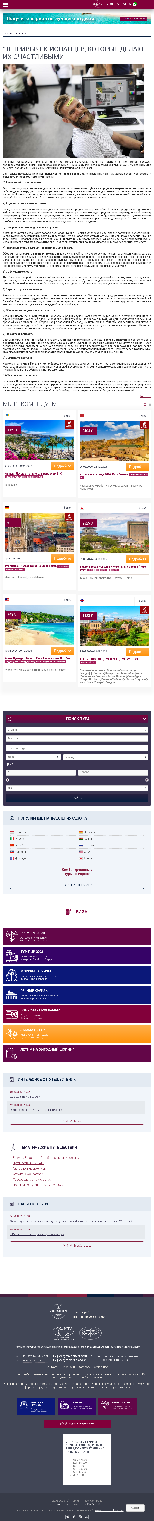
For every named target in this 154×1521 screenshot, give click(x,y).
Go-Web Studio (96, 1504)
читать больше (77, 1121)
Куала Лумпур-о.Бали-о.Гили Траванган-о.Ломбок (37, 658)
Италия (20, 838)
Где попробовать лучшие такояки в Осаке (36, 1109)
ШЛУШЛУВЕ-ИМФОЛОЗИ (25, 1096)
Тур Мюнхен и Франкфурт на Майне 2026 (31, 565)
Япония (88, 858)
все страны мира (77, 885)
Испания (89, 832)
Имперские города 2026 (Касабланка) (104, 474)
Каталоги (84, 1367)
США (87, 852)
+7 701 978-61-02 (118, 4)
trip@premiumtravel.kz (115, 1360)
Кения (88, 838)
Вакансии (68, 1367)
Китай (19, 845)
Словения (21, 852)
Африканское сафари (28, 1174)
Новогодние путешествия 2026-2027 (38, 1185)
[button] (145, 404)
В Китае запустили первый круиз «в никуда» (37, 1234)
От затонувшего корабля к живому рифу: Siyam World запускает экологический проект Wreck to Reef (73, 1221)
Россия (89, 845)
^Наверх (135, 1508)
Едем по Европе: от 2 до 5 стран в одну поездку (46, 1157)
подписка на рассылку (81, 1423)
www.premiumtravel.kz (109, 1510)
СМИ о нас (101, 1367)
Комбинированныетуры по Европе (77, 872)
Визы (82, 911)
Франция (21, 858)
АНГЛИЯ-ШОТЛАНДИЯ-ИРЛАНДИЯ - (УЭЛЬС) (109, 659)
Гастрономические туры (29, 1168)
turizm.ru (145, 396)
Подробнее (62, 466)
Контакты (52, 1367)
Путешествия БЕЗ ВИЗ (28, 1163)
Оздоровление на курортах (32, 1179)
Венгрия (20, 832)
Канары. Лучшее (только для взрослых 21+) (33, 473)
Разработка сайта (59, 1504)
